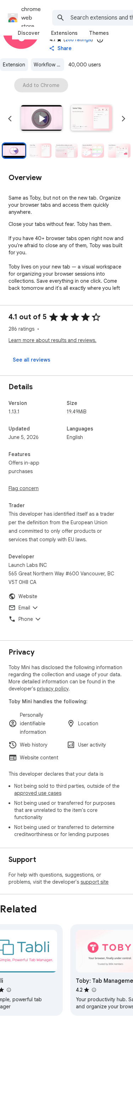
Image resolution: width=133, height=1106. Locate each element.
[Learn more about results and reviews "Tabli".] (8, 989)
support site (95, 882)
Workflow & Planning (49, 64)
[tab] (28, 33)
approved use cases (37, 793)
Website (27, 596)
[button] (41, 118)
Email (24, 607)
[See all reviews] (32, 359)
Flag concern (24, 488)
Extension (14, 64)
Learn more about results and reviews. (52, 340)
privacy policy (52, 688)
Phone (25, 619)
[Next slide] (123, 119)
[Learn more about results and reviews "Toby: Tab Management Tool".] (93, 989)
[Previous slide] (10, 119)
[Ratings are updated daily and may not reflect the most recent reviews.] (100, 39)
